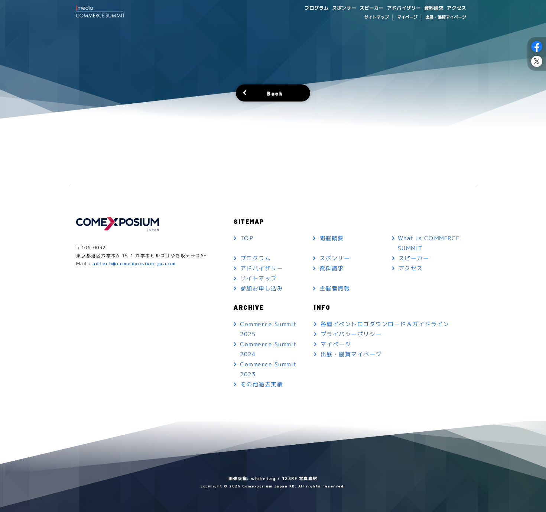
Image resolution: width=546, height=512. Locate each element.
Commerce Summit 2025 (268, 329)
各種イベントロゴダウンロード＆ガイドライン (385, 324)
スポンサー (344, 7)
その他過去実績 (261, 384)
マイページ (407, 17)
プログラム (317, 7)
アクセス (456, 7)
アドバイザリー (404, 7)
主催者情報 (334, 288)
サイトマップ (376, 17)
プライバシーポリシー (351, 334)
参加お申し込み (261, 288)
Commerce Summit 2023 (268, 369)
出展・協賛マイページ (445, 17)
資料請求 (433, 7)
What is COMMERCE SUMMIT (429, 243)
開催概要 (331, 238)
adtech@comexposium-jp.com (134, 263)
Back (275, 93)
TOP (247, 238)
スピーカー (372, 7)
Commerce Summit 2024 (268, 349)
